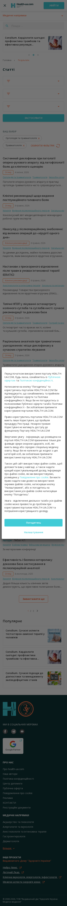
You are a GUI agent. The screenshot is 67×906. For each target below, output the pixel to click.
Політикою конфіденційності (36, 380)
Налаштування (33, 532)
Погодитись (33, 522)
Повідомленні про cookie (34, 477)
